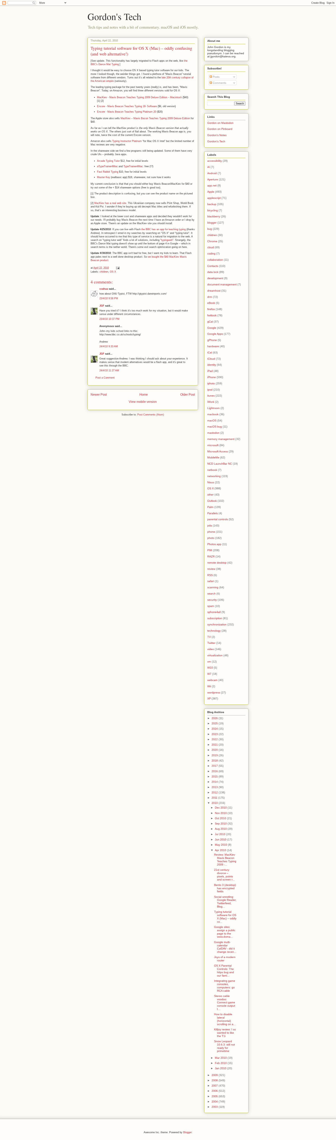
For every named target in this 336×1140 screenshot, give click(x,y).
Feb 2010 (221, 1063)
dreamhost (213, 290)
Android (212, 173)
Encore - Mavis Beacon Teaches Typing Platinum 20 (126, 111)
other (210, 494)
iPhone (211, 377)
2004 (215, 1101)
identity (211, 364)
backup (211, 204)
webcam (212, 680)
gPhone (212, 340)
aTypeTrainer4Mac (107, 166)
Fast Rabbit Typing (107, 171)
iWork (210, 401)
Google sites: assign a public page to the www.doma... (224, 931)
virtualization (215, 655)
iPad (210, 370)
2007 (215, 1085)
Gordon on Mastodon (220, 122)
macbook (213, 414)
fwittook (212, 315)
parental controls (217, 519)
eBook (211, 302)
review (211, 568)
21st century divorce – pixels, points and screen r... (224, 874)
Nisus (210, 482)
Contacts (212, 266)
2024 (215, 728)
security (212, 599)
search (211, 593)
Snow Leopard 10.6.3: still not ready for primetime (224, 1046)
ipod (210, 389)
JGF (101, 305)
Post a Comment (105, 377)
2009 (215, 1075)
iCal (209, 352)
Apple (210, 191)
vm (209, 661)
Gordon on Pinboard (219, 128)
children (104, 271)
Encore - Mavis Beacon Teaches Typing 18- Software (127, 106)
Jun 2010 (221, 839)
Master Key (103, 177)
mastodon (213, 432)
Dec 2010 (221, 807)
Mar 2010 (221, 1057)
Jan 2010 (221, 1068)
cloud (210, 247)
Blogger (187, 1132)
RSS (210, 575)
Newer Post (99, 394)
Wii (209, 686)
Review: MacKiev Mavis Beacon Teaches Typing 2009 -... (225, 859)
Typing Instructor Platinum (127, 141)
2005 (215, 1096)
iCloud (211, 358)
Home (143, 394)
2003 (215, 1106)
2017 (215, 765)
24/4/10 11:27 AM (109, 370)
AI (208, 167)
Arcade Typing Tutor (108, 160)
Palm (210, 507)
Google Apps (215, 333)
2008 (215, 1080)
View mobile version (143, 401)
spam (210, 606)
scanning (212, 587)
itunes (211, 395)
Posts (216, 76)
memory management (220, 439)
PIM (209, 550)
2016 (215, 771)
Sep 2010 (221, 823)
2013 (215, 787)
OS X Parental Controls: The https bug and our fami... (224, 970)
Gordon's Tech (114, 16)
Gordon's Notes (217, 135)
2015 (215, 776)
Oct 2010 (221, 818)
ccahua (103, 288)
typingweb (166, 240)
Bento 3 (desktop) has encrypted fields (225, 888)
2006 (215, 1090)
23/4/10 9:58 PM (108, 298)
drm (209, 296)
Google (211, 327)
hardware (213, 346)
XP (209, 698)
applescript (214, 197)
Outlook (212, 500)
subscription (214, 618)
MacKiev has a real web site (110, 203)
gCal (210, 321)
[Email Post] (117, 267)
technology (214, 630)
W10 (210, 667)
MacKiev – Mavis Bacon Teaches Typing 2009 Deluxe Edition (155, 118)
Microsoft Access (217, 451)
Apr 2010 (221, 850)
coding (211, 253)
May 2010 (221, 844)
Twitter (211, 642)
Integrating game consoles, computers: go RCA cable (224, 985)
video (210, 649)
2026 (215, 718)
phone (211, 531)
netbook (212, 469)
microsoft (213, 445)
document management (222, 284)
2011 (215, 797)
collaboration (215, 259)
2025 (215, 723)
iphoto (211, 383)
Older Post (187, 394)
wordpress (213, 692)
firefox (211, 309)
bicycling (212, 210)
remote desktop (217, 562)
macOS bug (214, 426)
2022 (215, 739)
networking (214, 476)
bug (209, 228)
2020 (215, 749)
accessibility (214, 160)
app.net (212, 185)
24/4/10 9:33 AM (108, 346)
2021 (215, 744)
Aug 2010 (221, 828)
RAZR (211, 556)
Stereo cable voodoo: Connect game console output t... (224, 1002)
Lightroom (213, 408)
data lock (212, 272)
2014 (215, 781)
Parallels (212, 513)
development (215, 278)
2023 (215, 734)
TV (209, 636)
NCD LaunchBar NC (219, 463)
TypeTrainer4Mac (133, 166)
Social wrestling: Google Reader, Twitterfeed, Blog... (225, 901)
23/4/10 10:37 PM (109, 318)
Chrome (212, 241)
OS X (113, 271)
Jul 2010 (220, 834)
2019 (215, 755)
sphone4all (214, 612)
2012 (215, 792)
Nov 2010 (221, 813)
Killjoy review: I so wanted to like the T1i (225, 1033)
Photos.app (214, 544)
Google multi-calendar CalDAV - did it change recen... (225, 947)
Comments (219, 82)
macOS (211, 420)
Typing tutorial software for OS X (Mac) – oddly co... (225, 916)
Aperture (212, 179)
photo (210, 537)
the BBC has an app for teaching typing (163, 229)
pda (209, 525)
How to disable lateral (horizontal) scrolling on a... (225, 1019)
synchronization (217, 624)
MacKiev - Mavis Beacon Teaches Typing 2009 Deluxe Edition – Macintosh (139, 97)
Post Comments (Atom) (150, 414)
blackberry (213, 216)
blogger (212, 222)
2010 (215, 802)
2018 (215, 760)
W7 (209, 673)
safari (210, 581)
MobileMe (213, 457)
